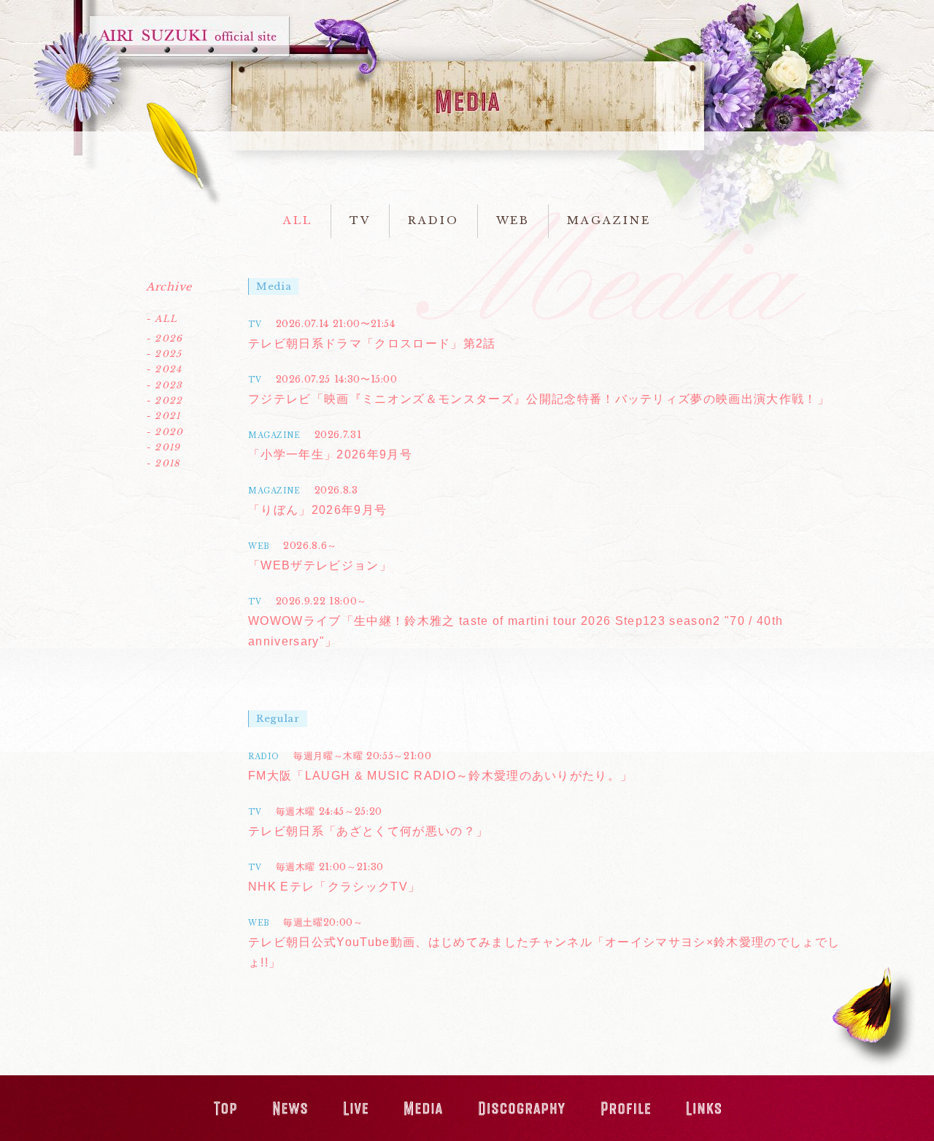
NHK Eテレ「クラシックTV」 (334, 886)
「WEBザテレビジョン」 (320, 565)
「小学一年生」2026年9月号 (330, 454)
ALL (297, 220)
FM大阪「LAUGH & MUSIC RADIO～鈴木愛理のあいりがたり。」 (440, 775)
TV (360, 220)
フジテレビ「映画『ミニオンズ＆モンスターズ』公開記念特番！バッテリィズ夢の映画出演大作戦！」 (539, 399)
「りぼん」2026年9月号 (317, 510)
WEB (513, 220)
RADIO (433, 220)
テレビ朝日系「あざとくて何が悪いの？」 (368, 831)
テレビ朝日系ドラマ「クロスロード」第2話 (372, 343)
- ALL (161, 318)
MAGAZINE (608, 220)
